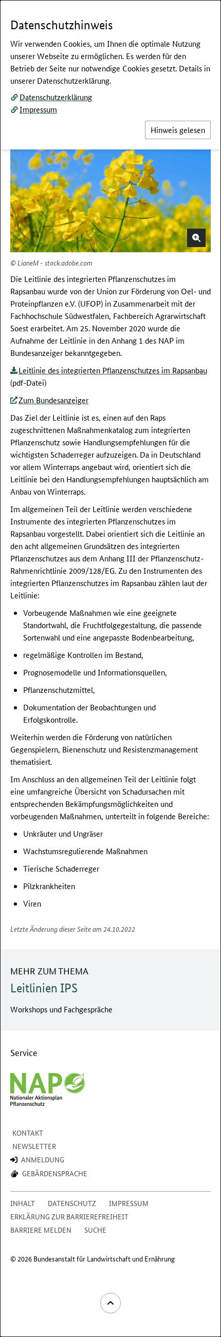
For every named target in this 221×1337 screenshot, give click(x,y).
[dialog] (110, 668)
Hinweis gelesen (178, 129)
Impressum (38, 109)
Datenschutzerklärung (56, 96)
